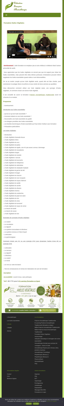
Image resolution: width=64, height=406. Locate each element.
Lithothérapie (38, 385)
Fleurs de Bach (39, 359)
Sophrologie (38, 380)
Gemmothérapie (39, 361)
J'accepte (28, 403)
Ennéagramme (39, 383)
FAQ (36, 363)
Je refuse (36, 403)
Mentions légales (11, 378)
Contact (9, 374)
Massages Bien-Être (40, 390)
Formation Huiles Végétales (42, 334)
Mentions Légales (52, 401)
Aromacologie (38, 336)
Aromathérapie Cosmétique (42, 352)
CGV (8, 376)
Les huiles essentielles (13, 320)
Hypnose (37, 374)
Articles (9, 331)
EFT (36, 378)
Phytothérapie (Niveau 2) (41, 357)
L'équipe (9, 327)
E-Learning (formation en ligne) (29, 281)
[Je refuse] (62, 402)
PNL (36, 376)
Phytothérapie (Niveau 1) (41, 354)
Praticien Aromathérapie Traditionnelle (41, 95)
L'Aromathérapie (11, 317)
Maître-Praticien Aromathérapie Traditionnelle (47, 327)
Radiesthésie (38, 387)
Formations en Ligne (40, 392)
